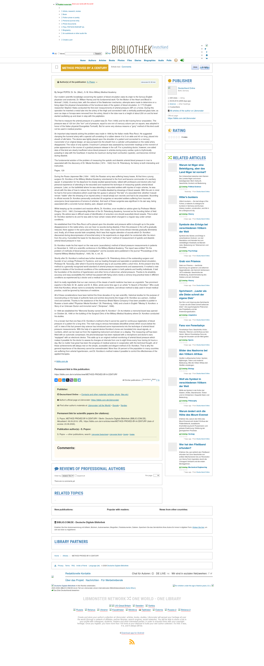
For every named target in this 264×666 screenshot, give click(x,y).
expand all (81, 475)
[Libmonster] (53, 576)
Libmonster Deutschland (100, 434)
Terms (67, 565)
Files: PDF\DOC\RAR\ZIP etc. (73, 27)
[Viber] (71, 380)
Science (173, 104)
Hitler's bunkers (188, 197)
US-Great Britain (123, 605)
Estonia (159, 609)
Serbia (151, 605)
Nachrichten (92, 580)
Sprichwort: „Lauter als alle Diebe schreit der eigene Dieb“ (193, 294)
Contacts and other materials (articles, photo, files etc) (104, 394)
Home (56, 555)
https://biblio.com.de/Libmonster (105, 399)
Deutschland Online (186, 88)
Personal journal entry (70, 20)
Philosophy (192, 400)
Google (115, 405)
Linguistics (192, 315)
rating (182, 97)
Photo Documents (69, 24)
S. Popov (91, 82)
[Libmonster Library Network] (213, 585)
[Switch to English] (207, 45)
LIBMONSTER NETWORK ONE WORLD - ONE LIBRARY (132, 598)
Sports (190, 340)
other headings (184, 104)
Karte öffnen (130, 588)
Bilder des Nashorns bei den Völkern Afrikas (193, 352)
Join (201, 67)
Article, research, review (71, 11)
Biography (66, 30)
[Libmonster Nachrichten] (211, 573)
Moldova (133, 609)
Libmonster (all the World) (99, 405)
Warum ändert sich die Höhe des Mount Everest (193, 412)
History (191, 214)
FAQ (73, 565)
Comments (126, 66)
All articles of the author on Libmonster (187, 110)
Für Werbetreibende (112, 580)
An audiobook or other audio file (74, 33)
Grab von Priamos (189, 261)
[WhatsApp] (75, 380)
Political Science (194, 186)
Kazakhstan (118, 609)
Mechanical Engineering (197, 467)
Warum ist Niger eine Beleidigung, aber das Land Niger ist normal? (192, 168)
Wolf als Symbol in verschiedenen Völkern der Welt (192, 382)
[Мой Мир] (63, 380)
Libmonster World (116, 434)
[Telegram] (79, 380)
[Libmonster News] (205, 49)
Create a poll (67, 39)
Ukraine (104, 609)
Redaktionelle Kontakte (78, 573)
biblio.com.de (62, 361)
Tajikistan (146, 609)
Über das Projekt (74, 580)
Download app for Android (132, 632)
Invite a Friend (81, 565)
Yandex (124, 405)
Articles (65, 555)
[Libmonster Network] (192, 585)
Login (207, 67)
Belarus (91, 609)
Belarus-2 (186, 609)
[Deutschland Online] (172, 94)
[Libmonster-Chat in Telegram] (153, 573)
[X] (67, 380)
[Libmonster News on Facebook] (206, 52)
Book (64, 14)
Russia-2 (172, 609)
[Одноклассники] (60, 380)
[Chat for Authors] (207, 55)
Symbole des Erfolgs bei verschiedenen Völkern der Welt (193, 228)
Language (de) (94, 565)
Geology (191, 434)
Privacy (60, 565)
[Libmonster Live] (207, 58)
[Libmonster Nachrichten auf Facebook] (208, 573)
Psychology (192, 251)
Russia (79, 609)
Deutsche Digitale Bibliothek (117, 565)
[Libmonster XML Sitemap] (132, 643)
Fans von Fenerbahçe (192, 325)
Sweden (140, 605)
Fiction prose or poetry (70, 17)
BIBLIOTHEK (131, 49)
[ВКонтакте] (56, 380)
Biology (191, 368)
